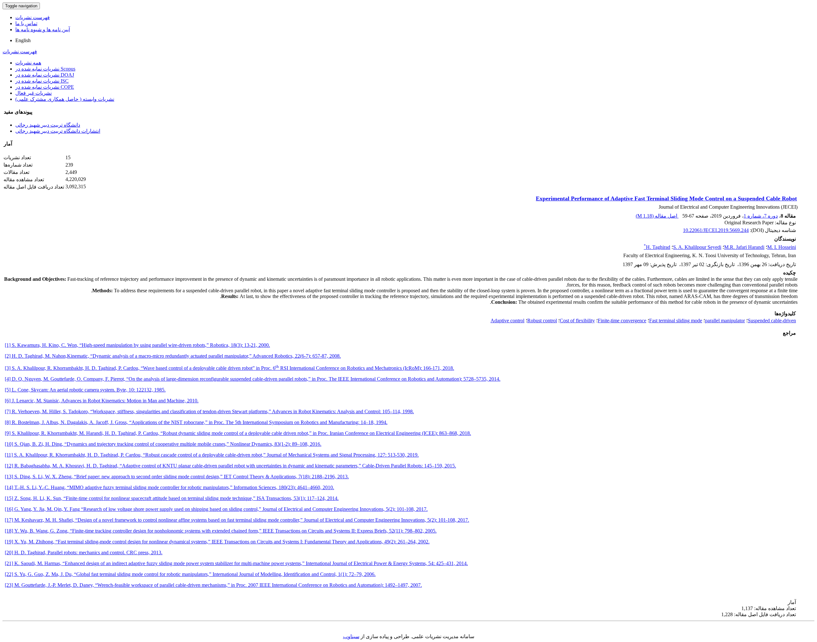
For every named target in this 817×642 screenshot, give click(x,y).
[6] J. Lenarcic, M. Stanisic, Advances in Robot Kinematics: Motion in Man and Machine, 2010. (102, 400)
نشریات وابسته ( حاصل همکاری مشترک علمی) (64, 99)
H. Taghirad (657, 247)
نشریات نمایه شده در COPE (44, 87)
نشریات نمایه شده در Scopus (45, 68)
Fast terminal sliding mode (675, 320)
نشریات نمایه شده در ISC (42, 81)
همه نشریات (28, 62)
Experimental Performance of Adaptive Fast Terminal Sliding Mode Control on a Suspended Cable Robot (666, 198)
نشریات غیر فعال (33, 93)
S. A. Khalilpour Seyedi (697, 247)
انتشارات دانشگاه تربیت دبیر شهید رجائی (57, 131)
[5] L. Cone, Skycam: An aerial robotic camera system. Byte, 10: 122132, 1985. (85, 389)
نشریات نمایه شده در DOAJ (44, 75)
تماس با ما (26, 23)
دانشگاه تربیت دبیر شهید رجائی (47, 125)
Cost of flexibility (577, 320)
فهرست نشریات (32, 17)
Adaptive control (507, 320)
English (23, 40)
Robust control (542, 320)
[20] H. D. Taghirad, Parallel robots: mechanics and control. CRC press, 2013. (83, 552)
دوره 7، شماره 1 (761, 216)
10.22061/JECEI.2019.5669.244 (716, 230)
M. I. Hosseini (781, 247)
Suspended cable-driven (772, 320)
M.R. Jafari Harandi (744, 247)
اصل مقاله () (657, 216)
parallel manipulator (725, 320)
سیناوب (351, 636)
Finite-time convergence (622, 320)
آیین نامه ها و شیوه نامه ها (42, 29)
